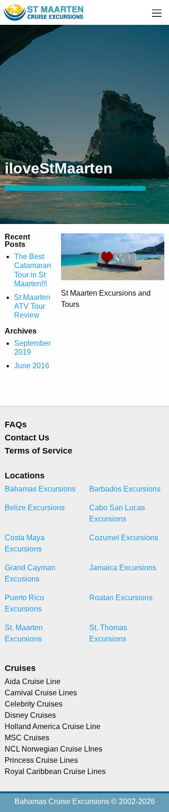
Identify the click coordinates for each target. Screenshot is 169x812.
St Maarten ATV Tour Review (32, 306)
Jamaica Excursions (122, 568)
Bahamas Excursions (40, 489)
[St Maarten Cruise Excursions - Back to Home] (44, 12)
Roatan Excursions (121, 598)
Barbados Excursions (125, 489)
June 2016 (31, 366)
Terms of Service (38, 451)
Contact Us (27, 437)
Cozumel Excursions (123, 538)
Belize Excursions (35, 508)
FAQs (16, 424)
